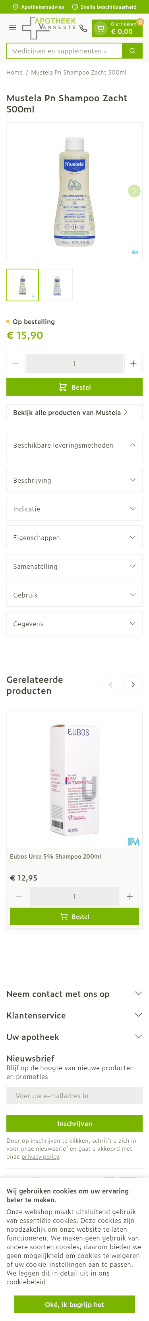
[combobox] (64, 51)
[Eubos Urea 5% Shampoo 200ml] (74, 780)
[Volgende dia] (133, 684)
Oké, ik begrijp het (74, 1304)
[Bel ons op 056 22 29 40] (83, 28)
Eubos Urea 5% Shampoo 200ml (55, 856)
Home (14, 72)
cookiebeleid (26, 1281)
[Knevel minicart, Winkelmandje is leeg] (100, 28)
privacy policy (40, 1156)
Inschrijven (74, 1123)
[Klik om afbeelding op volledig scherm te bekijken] (74, 191)
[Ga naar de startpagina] (49, 28)
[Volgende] (134, 191)
